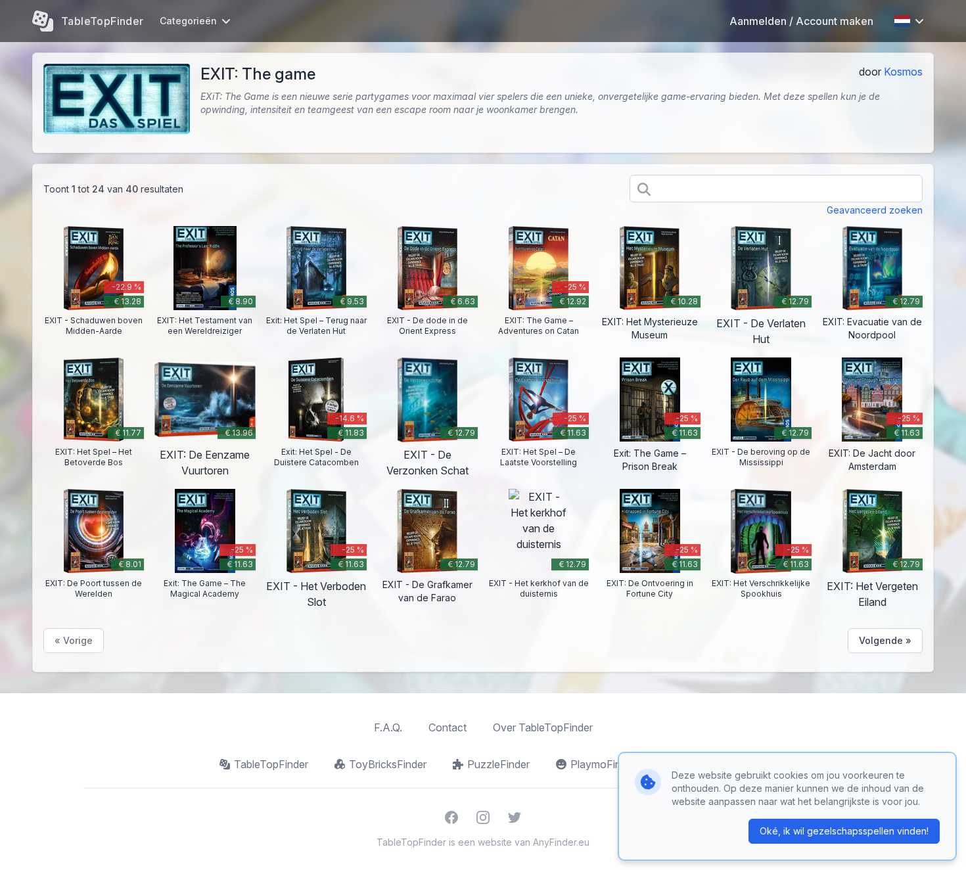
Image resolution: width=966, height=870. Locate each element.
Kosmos (903, 71)
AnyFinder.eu (561, 842)
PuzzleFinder (498, 764)
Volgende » (885, 640)
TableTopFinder (271, 764)
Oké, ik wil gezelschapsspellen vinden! (844, 830)
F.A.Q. (388, 727)
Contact (447, 727)
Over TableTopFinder (543, 727)
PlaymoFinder (603, 764)
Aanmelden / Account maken (801, 21)
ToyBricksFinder (387, 764)
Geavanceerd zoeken (875, 210)
